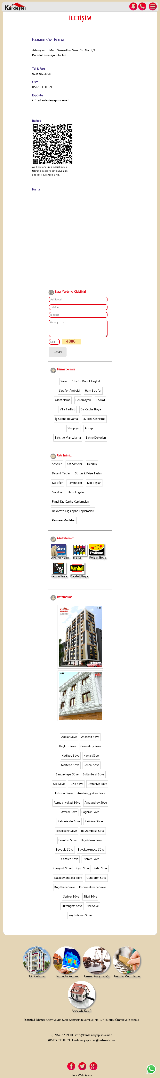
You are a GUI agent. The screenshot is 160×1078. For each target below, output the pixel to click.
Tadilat (100, 400)
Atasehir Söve (90, 737)
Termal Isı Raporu (66, 976)
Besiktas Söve (68, 840)
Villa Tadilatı (68, 409)
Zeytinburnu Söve (80, 915)
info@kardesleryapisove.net (50, 100)
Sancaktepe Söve (67, 774)
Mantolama (62, 400)
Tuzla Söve (76, 784)
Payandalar (75, 483)
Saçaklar (57, 492)
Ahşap (89, 428)
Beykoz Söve (67, 746)
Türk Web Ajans (81, 1075)
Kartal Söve (91, 755)
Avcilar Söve (69, 812)
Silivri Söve (90, 896)
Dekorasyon (83, 400)
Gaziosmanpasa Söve (68, 878)
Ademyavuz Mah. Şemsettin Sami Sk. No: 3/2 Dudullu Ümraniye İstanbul (63, 53)
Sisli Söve (93, 906)
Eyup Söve (83, 868)
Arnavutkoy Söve (95, 802)
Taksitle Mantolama (68, 437)
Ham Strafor (93, 390)
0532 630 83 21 (42, 87)
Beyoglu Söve (65, 849)
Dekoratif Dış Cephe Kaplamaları (73, 511)
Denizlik (92, 464)
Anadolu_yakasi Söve (91, 793)
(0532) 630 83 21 (59, 1040)
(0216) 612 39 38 (62, 1035)
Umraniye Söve (97, 784)
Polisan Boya (97, 557)
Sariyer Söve (71, 896)
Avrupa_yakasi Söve (67, 802)
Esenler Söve (91, 859)
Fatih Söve (101, 868)
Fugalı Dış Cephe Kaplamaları (70, 501)
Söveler (57, 464)
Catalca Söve (69, 859)
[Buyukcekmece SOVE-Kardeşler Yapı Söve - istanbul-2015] (80, 666)
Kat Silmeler (74, 464)
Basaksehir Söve (66, 831)
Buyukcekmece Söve (91, 849)
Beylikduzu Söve (91, 840)
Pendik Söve (92, 765)
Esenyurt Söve (62, 868)
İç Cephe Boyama (66, 419)
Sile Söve (59, 784)
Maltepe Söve (70, 765)
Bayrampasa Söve (93, 831)
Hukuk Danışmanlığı (96, 976)
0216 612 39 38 (42, 74)
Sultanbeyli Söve (93, 774)
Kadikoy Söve (70, 755)
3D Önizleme (36, 976)
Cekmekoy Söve (90, 746)
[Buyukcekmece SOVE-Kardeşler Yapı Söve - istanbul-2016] (80, 718)
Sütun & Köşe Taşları (88, 473)
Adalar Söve (69, 737)
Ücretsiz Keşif (81, 1010)
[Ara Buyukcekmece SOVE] (143, 6)
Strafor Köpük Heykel (86, 381)
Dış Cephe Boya (91, 409)
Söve (63, 381)
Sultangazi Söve (72, 906)
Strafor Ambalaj (69, 390)
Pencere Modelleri (64, 520)
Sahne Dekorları (96, 437)
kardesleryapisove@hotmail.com (93, 1040)
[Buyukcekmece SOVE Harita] (132, 6)
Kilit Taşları (94, 483)
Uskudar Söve (64, 793)
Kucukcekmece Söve (92, 887)
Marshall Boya (79, 576)
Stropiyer (74, 428)
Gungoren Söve (96, 878)
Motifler (57, 483)
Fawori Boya (59, 576)
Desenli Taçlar (61, 473)
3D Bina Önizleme (94, 419)
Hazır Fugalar (76, 492)
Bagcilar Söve (90, 812)
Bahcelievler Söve (69, 821)
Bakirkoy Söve (94, 821)
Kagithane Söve (64, 887)
